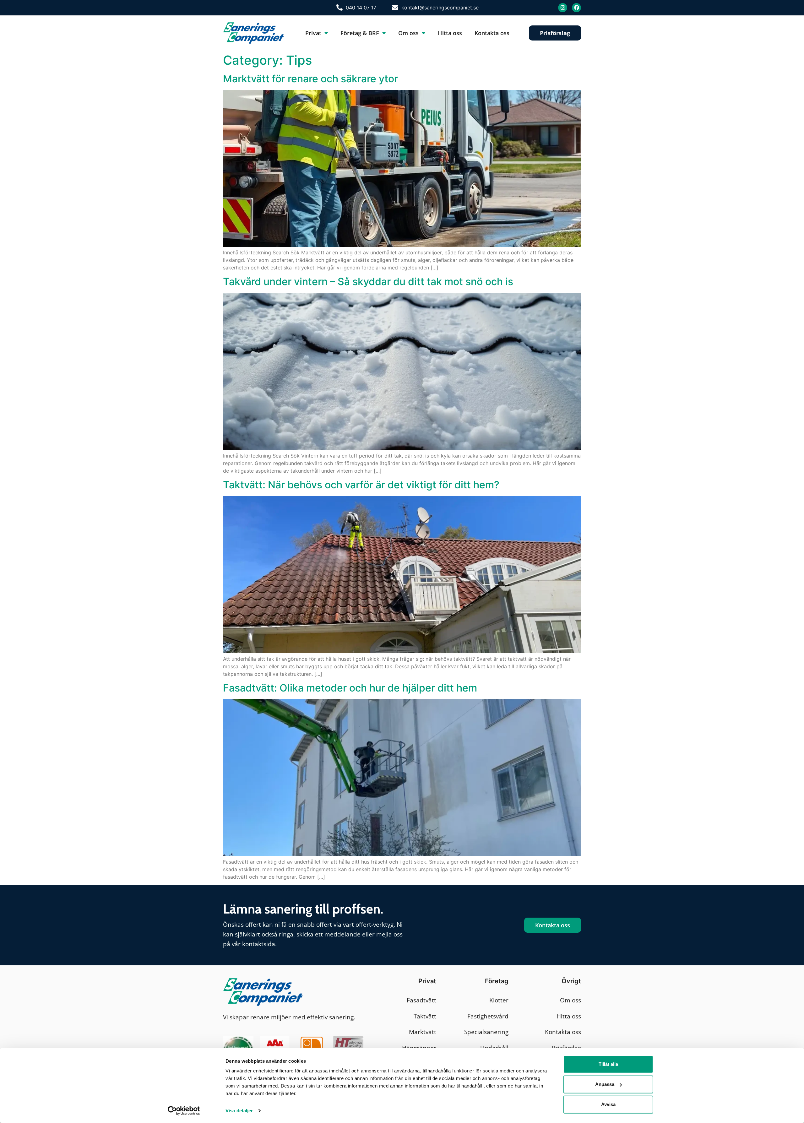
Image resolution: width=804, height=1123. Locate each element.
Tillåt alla (608, 1064)
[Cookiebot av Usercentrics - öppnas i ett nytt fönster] (183, 1110)
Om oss (408, 33)
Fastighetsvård (487, 1016)
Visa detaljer (239, 1110)
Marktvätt (422, 1032)
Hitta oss (450, 33)
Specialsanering (486, 1032)
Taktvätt (425, 1016)
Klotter (498, 1000)
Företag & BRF (359, 33)
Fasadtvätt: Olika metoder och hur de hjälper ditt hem (350, 688)
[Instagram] (562, 7)
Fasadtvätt (421, 1000)
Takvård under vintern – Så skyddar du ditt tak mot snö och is (368, 281)
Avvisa (608, 1104)
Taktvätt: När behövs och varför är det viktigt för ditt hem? (361, 485)
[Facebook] (576, 7)
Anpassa (604, 1084)
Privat (313, 33)
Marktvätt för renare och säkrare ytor (310, 79)
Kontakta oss (492, 33)
